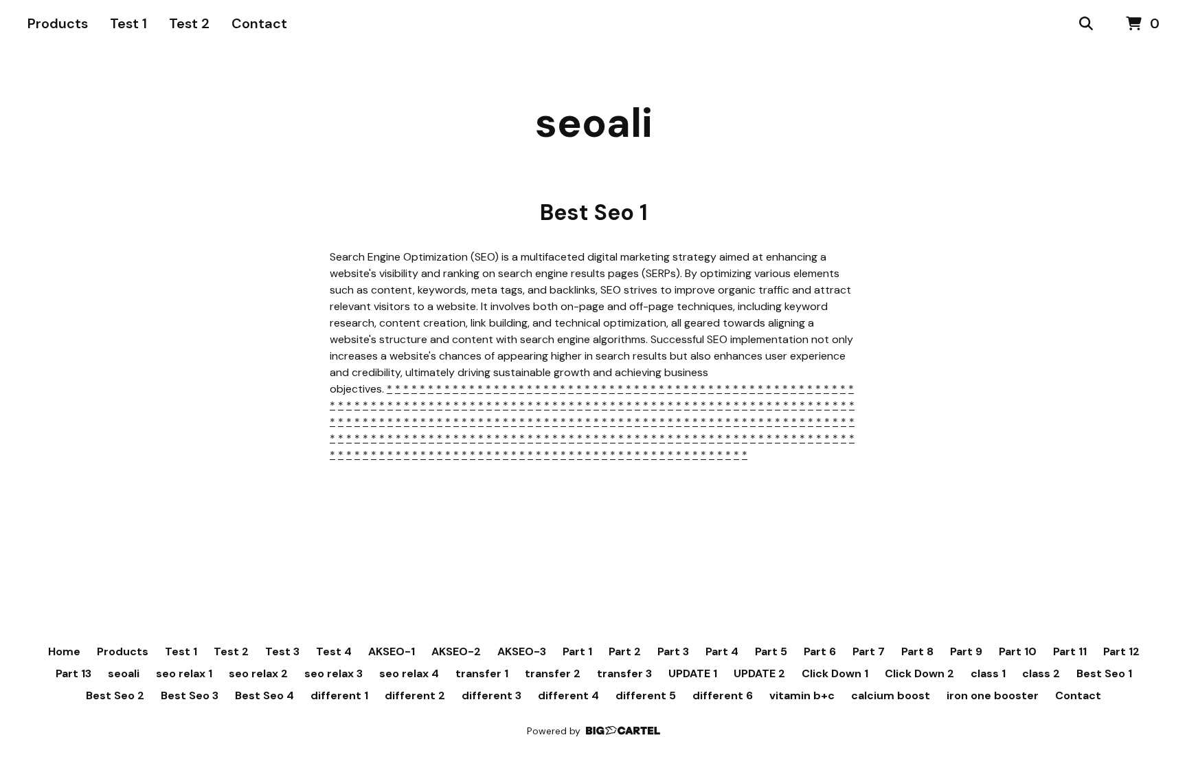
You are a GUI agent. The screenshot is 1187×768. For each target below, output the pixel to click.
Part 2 (625, 651)
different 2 (415, 695)
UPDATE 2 (759, 673)
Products (57, 23)
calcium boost (890, 695)
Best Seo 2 (115, 695)
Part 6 (820, 651)
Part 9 (966, 651)
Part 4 (721, 651)
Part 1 (577, 651)
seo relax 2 (258, 673)
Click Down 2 (919, 673)
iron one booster (993, 695)
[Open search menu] (1086, 24)
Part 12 (1121, 651)
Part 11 (1070, 651)
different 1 (339, 695)
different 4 (568, 695)
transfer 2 (552, 673)
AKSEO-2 (456, 651)
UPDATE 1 (692, 673)
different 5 (645, 695)
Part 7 (868, 651)
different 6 (722, 695)
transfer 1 (481, 673)
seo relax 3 (333, 673)
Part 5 (771, 651)
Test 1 (128, 23)
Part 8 (917, 651)
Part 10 (1018, 651)
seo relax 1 (184, 673)
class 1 (988, 673)
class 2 (1041, 673)
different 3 (491, 695)
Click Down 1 (835, 673)
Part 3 (673, 651)
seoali (594, 123)
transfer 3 (624, 673)
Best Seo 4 (264, 695)
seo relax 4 (409, 673)
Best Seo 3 (189, 695)
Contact (259, 23)
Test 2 (189, 23)
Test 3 (282, 651)
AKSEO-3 (521, 651)
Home (64, 651)
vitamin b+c (802, 695)
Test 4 (334, 651)
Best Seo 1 (1104, 673)
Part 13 (73, 673)
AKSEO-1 (391, 651)
